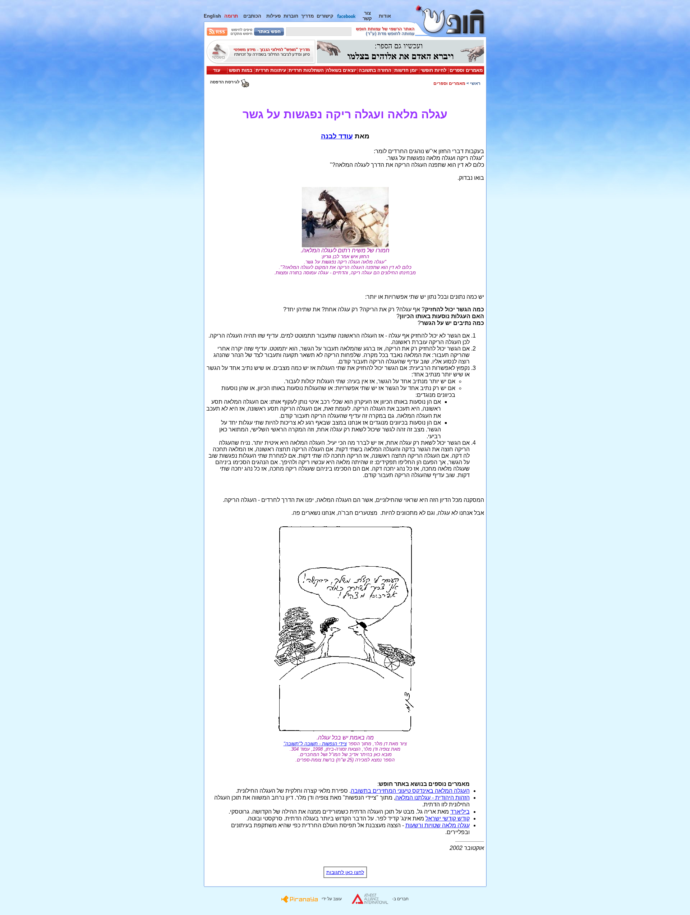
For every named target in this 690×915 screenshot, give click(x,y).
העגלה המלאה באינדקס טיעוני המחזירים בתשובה (410, 791)
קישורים (325, 16)
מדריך (307, 16)
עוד (216, 70)
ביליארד (460, 812)
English (212, 16)
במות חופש (240, 70)
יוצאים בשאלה (341, 70)
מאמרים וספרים (466, 70)
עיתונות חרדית (271, 70)
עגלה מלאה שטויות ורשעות (437, 825)
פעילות (273, 16)
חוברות (291, 16)
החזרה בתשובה (375, 70)
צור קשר (367, 15)
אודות (385, 16)
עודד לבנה (337, 136)
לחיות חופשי (433, 70)
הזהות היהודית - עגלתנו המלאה (432, 798)
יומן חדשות (406, 70)
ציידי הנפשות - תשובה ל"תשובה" (315, 743)
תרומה (231, 16)
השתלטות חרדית (306, 70)
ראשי (475, 83)
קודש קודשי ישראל (448, 818)
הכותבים (252, 16)
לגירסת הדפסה (225, 81)
